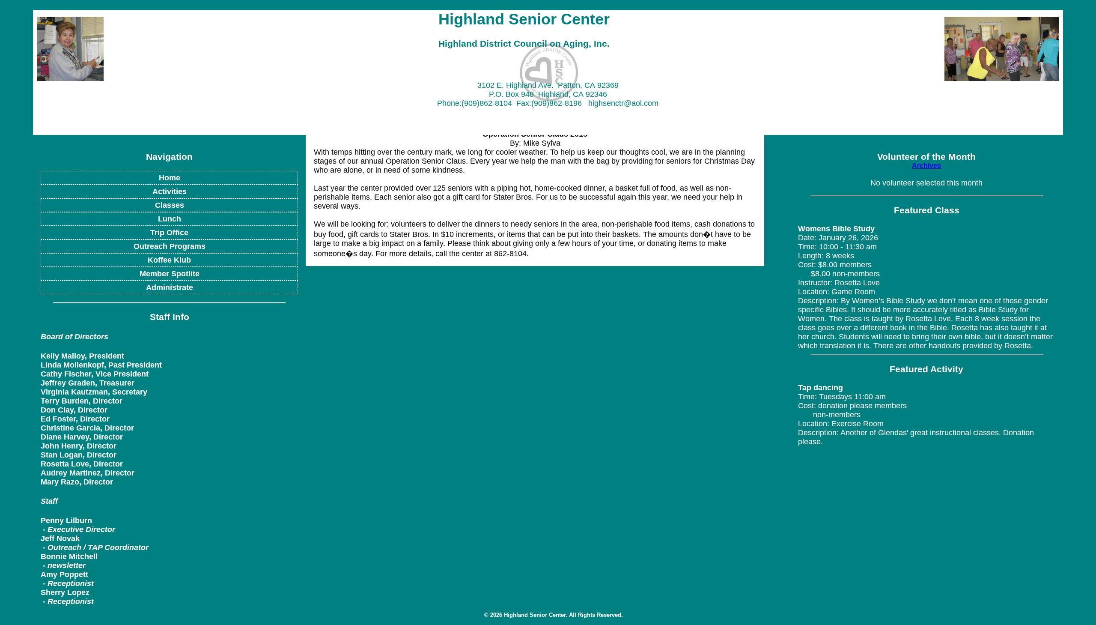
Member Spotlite (170, 273)
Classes (169, 205)
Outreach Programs (170, 246)
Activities (169, 191)
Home (169, 177)
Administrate (169, 287)
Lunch (169, 219)
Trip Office (169, 232)
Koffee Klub (169, 260)
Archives (926, 165)
